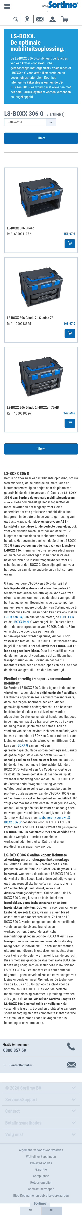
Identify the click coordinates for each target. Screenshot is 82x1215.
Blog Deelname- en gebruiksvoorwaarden (41, 1196)
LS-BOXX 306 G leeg (20, 228)
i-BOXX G (22, 745)
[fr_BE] (30, 1211)
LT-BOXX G (67, 617)
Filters (41, 138)
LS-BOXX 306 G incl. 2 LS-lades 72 (30, 318)
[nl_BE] (51, 1211)
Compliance (41, 1176)
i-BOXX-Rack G (22, 622)
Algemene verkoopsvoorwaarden (41, 1150)
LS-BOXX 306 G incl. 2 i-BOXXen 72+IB (33, 407)
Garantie (41, 1169)
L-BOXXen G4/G (14, 617)
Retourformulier (41, 1182)
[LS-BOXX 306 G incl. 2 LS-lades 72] (41, 285)
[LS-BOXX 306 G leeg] (41, 195)
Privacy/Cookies (41, 1163)
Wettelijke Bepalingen (41, 1157)
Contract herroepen (41, 1189)
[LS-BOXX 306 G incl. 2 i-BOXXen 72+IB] (41, 374)
